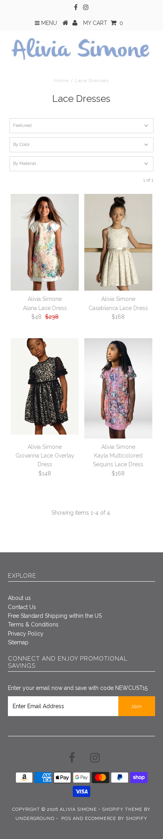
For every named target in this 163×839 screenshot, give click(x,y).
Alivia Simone (78, 809)
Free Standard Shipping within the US (55, 616)
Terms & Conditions (33, 624)
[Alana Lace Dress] (45, 242)
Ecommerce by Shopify (116, 818)
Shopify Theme (122, 809)
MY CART (103, 23)
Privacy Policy (26, 633)
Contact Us (22, 607)
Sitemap (18, 642)
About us (19, 598)
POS (66, 818)
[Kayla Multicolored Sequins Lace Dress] (118, 388)
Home (61, 80)
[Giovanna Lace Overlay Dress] (45, 386)
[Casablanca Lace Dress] (118, 242)
